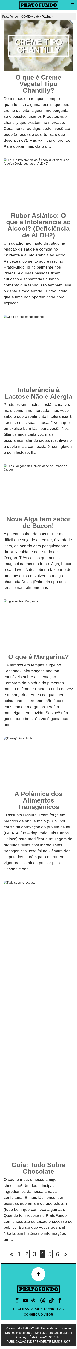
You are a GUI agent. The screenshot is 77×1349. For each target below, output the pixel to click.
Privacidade (49, 1328)
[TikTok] (51, 1300)
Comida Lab (54, 1308)
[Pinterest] (34, 1300)
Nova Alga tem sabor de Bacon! (38, 522)
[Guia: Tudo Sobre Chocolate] (38, 1020)
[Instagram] (17, 1300)
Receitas (21, 1308)
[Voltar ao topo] (38, 1274)
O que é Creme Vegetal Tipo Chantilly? (38, 84)
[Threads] (43, 1300)
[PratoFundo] (38, 1289)
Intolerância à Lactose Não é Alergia (38, 393)
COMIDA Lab (30, 16)
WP (36, 1332)
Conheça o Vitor (38, 1314)
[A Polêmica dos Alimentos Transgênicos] (38, 762)
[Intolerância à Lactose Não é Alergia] (38, 349)
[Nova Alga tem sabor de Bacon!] (38, 488)
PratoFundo (10, 16)
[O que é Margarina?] (38, 625)
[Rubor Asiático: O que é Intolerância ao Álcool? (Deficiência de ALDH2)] (38, 184)
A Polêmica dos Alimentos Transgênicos (38, 800)
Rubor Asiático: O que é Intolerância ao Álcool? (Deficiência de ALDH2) (38, 225)
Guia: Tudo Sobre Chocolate (38, 1168)
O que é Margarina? (38, 656)
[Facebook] (60, 1300)
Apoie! (36, 1308)
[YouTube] (25, 1300)
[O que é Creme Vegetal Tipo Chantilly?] (38, 45)
